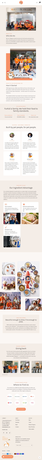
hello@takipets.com (6, 427)
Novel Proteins (32, 426)
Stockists (17, 422)
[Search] (4, 2)
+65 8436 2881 (5, 425)
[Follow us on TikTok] (9, 432)
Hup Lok (5, 196)
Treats (30, 422)
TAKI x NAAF (31, 429)
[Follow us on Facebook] (3, 432)
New (30, 420)
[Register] (31, 445)
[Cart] (39, 2)
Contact (17, 426)
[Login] (36, 2)
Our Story (17, 420)
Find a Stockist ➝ (21, 409)
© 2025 (8, 450)
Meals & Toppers (32, 424)
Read (16, 424)
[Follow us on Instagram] (6, 432)
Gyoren (26, 194)
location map (4, 429)
